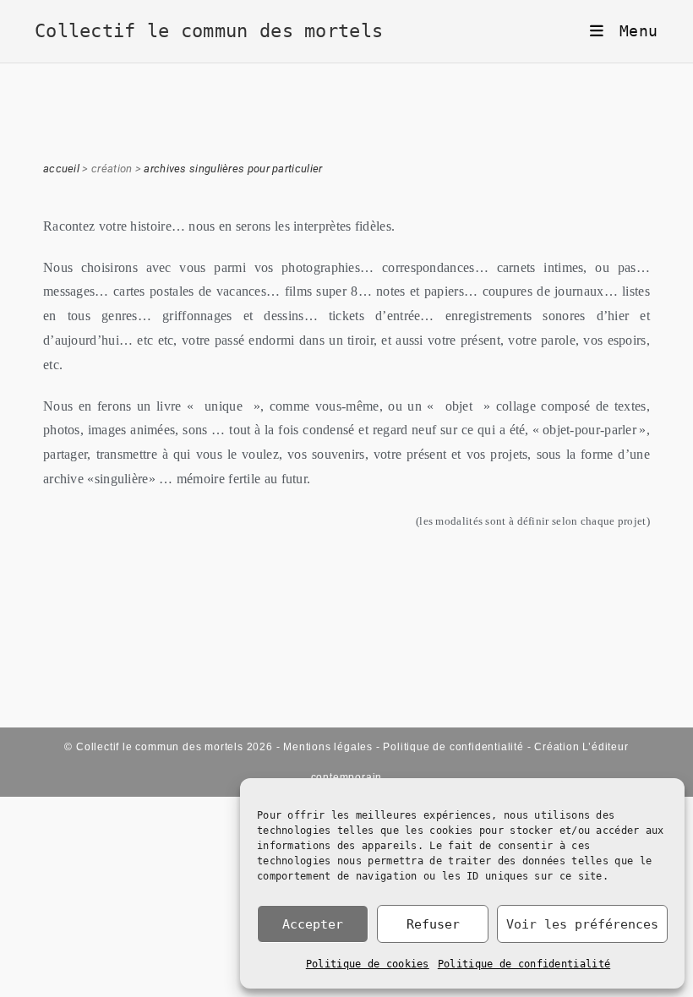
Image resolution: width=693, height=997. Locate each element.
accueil (61, 168)
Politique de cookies (367, 964)
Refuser (433, 924)
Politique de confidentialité (524, 964)
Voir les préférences (582, 924)
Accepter (312, 924)
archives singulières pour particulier (233, 168)
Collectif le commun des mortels (209, 30)
